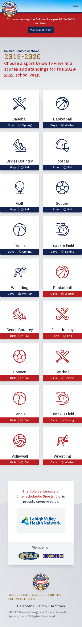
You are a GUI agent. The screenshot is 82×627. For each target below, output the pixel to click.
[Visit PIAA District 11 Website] (53, 556)
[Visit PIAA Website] (29, 556)
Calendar (24, 606)
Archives (58, 606)
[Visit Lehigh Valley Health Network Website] (41, 520)
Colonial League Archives (22, 51)
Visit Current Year (41, 29)
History (41, 606)
